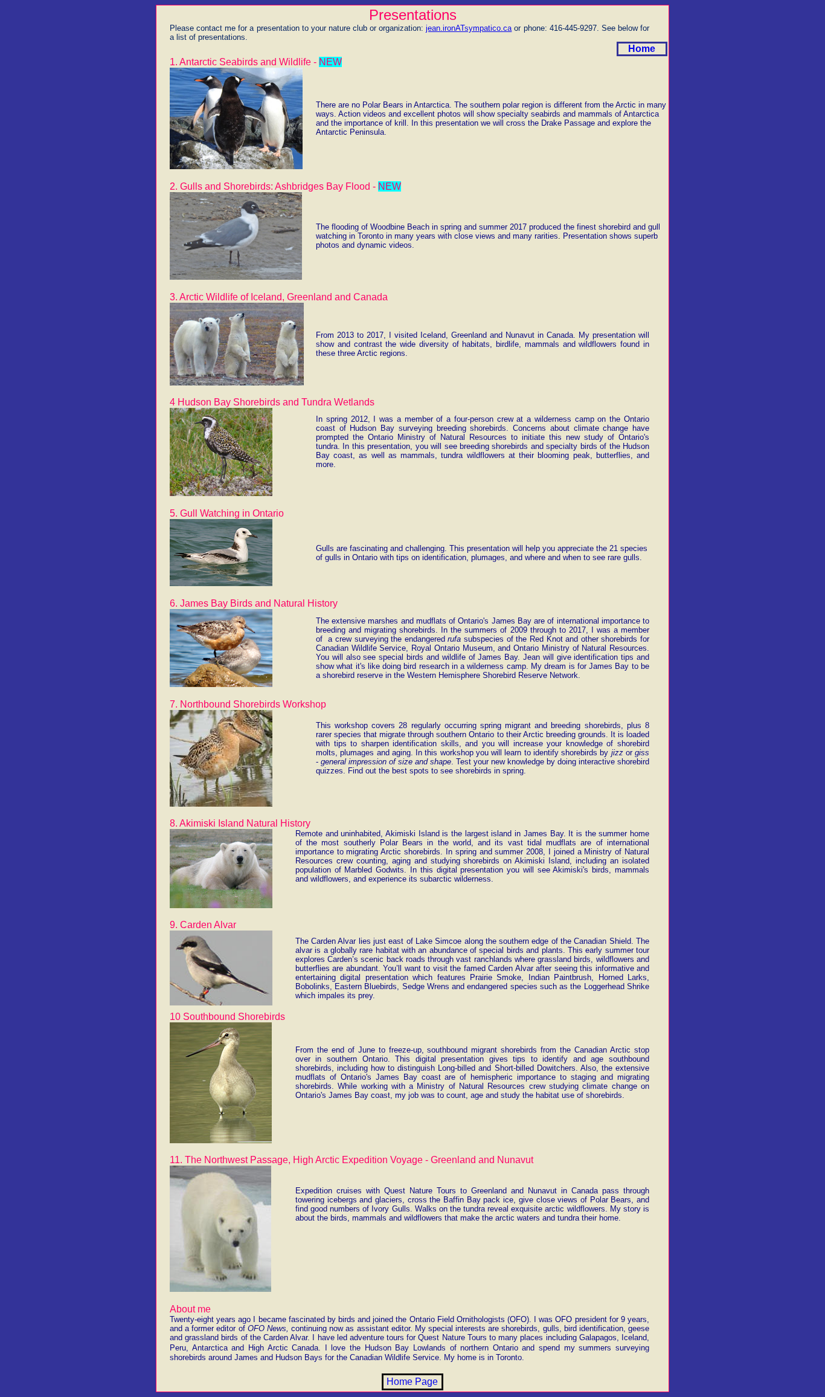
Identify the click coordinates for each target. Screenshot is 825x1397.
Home (641, 49)
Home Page (412, 1381)
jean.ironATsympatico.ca (469, 28)
